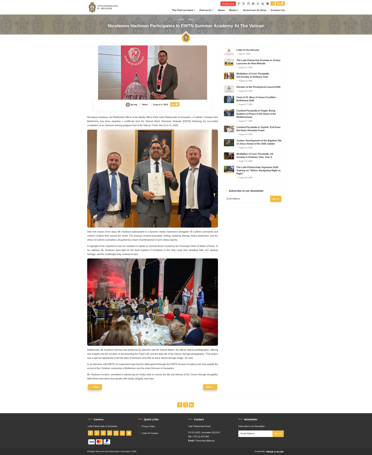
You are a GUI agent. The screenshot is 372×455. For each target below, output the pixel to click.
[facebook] (239, 3)
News (221, 10)
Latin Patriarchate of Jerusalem (117, 451)
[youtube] (253, 3)
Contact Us (278, 10)
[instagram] (248, 3)
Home (181, 19)
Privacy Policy (148, 426)
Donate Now (228, 3)
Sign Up (275, 199)
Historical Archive (254, 10)
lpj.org (134, 105)
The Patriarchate (182, 10)
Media (233, 10)
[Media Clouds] (275, 451)
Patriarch (205, 10)
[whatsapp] (258, 3)
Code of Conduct (150, 433)
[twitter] (243, 3)
